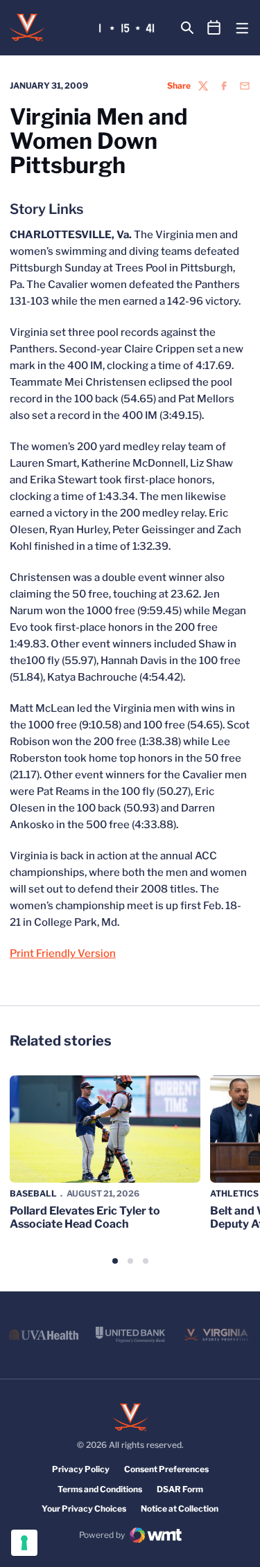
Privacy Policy (81, 1469)
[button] (115, 1261)
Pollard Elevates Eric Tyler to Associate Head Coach (85, 1217)
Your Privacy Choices (84, 1508)
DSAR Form (180, 1489)
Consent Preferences (166, 1469)
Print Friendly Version (63, 953)
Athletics (234, 1193)
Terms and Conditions (100, 1489)
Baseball (33, 1193)
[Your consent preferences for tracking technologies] (24, 1543)
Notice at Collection (179, 1508)
